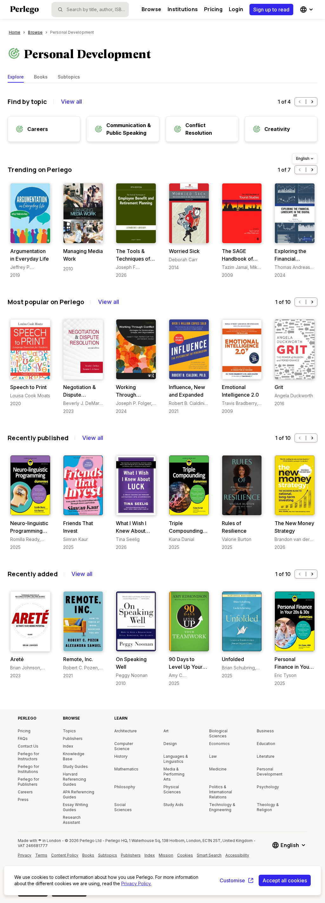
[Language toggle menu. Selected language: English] (307, 9)
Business (265, 731)
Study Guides (75, 766)
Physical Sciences (172, 789)
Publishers (73, 738)
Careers (25, 792)
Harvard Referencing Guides (74, 779)
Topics (69, 731)
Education (266, 743)
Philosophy (124, 786)
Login (236, 9)
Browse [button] (151, 9)
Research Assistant (72, 820)
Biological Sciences (218, 733)
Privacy (24, 855)
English (302, 158)
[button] (299, 102)
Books (41, 76)
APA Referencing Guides (78, 794)
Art (166, 731)
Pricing (213, 9)
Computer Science (123, 746)
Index (68, 746)
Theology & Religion (268, 807)
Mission (166, 855)
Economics (219, 743)
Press (23, 799)
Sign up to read (271, 9)
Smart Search (209, 855)
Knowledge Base (73, 756)
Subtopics (69, 76)
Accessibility (237, 857)
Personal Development (269, 771)
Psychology (268, 786)
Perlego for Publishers (28, 782)
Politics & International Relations (220, 791)
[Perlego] (24, 10)
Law (213, 756)
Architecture (125, 731)
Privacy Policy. (136, 883)
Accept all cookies (284, 880)
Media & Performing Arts (173, 774)
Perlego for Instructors (28, 756)
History (121, 756)
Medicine (218, 769)
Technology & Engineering (222, 807)
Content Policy (64, 857)
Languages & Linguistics (175, 759)
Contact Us (28, 746)
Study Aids (173, 804)
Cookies (185, 855)
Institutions (183, 9)
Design (170, 743)
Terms (41, 855)
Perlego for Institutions (28, 769)
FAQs (23, 738)
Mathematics (126, 769)
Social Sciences (123, 807)
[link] (30, 231)
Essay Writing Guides (75, 807)
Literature (266, 756)
